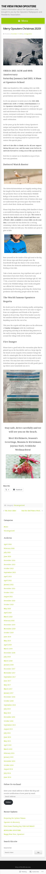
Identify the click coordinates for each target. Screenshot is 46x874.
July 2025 (7, 552)
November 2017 (9, 673)
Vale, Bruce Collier (10, 510)
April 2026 (8, 544)
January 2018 (8, 665)
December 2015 (9, 717)
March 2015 (8, 749)
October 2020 (8, 604)
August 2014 (8, 769)
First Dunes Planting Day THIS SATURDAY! (19, 826)
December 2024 (9, 560)
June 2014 (7, 777)
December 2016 (9, 697)
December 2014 (9, 761)
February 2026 (9, 548)
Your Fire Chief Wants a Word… (31, 510)
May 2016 (7, 713)
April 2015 (8, 745)
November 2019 (9, 629)
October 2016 (8, 701)
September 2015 (10, 725)
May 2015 (7, 741)
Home (6, 527)
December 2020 (9, 600)
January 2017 (8, 693)
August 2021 (8, 596)
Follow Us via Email (12, 784)
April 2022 (8, 580)
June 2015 (7, 737)
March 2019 (8, 649)
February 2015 (9, 753)
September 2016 (10, 705)
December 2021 (9, 588)
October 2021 (8, 592)
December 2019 (9, 625)
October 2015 (8, 721)
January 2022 (8, 584)
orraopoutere (28, 34)
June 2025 (7, 556)
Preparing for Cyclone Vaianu (14, 818)
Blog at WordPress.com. (23, 867)
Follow (8, 802)
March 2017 (8, 689)
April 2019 (8, 645)
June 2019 (7, 637)
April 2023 (8, 576)
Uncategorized (19, 505)
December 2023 (9, 564)
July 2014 (7, 773)
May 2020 (7, 608)
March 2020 (8, 617)
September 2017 (10, 677)
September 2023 (10, 572)
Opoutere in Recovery (12, 822)
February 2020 (9, 620)
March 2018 (8, 661)
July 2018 (7, 657)
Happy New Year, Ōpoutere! (14, 834)
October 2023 (8, 568)
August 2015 (8, 729)
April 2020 (8, 612)
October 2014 (8, 765)
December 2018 (9, 653)
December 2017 (9, 669)
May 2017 (7, 685)
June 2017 (7, 681)
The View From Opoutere (18, 6)
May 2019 (7, 641)
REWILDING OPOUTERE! (12, 830)
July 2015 (7, 733)
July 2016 (7, 709)
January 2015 (8, 757)
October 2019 (8, 632)
